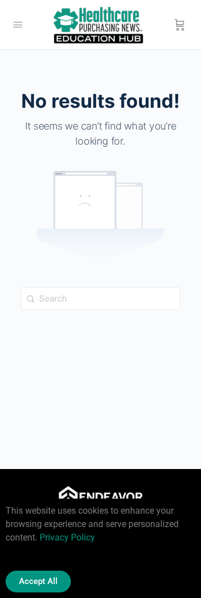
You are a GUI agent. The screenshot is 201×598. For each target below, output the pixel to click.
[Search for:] (100, 298)
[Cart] (180, 25)
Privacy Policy (67, 537)
